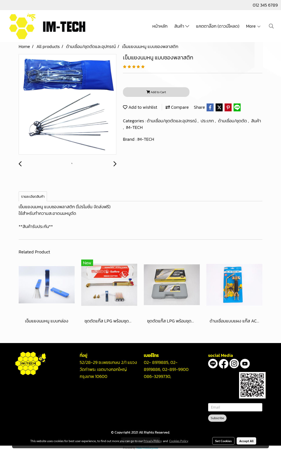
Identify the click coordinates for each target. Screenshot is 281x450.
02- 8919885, (156, 362)
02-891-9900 (175, 369)
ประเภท (208, 120)
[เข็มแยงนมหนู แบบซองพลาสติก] (67, 104)
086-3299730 (157, 376)
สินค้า (179, 26)
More (251, 26)
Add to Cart (158, 92)
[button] (271, 26)
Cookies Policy (178, 441)
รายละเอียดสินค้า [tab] (33, 196)
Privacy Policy (153, 441)
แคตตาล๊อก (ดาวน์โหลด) (217, 26)
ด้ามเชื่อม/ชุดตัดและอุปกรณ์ (172, 120)
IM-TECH (134, 127)
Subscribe (217, 418)
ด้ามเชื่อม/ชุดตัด (233, 120)
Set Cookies (223, 441)
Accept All (246, 441)
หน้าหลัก (160, 26)
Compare (179, 107)
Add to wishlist (142, 107)
